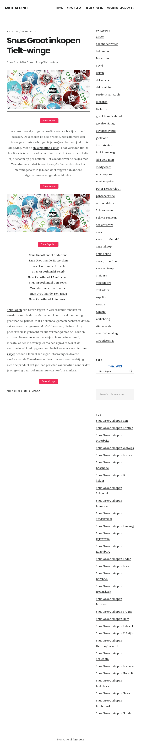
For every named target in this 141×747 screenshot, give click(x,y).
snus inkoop (32, 391)
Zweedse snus (36, 359)
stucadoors (103, 282)
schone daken (105, 203)
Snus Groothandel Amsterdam (48, 277)
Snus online (103, 253)
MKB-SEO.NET (17, 8)
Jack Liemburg (105, 152)
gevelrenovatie (106, 130)
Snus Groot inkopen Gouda (113, 713)
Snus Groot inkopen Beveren (115, 666)
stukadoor (103, 290)
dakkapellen (103, 80)
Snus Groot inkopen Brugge (114, 611)
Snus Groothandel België (48, 271)
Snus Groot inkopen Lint (112, 420)
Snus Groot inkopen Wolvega (115, 448)
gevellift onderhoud (109, 116)
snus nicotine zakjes (46, 147)
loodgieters (103, 167)
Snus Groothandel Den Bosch (48, 282)
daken (100, 72)
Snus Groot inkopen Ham (112, 618)
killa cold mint (105, 159)
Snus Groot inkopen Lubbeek (115, 626)
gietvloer (102, 138)
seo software (104, 224)
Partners (78, 739)
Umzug (101, 311)
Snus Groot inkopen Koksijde (115, 633)
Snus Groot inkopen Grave (113, 693)
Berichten (102, 58)
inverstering (104, 145)
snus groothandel (107, 239)
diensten (101, 101)
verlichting (103, 319)
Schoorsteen (104, 210)
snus (29, 337)
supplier (101, 297)
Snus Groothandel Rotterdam (48, 260)
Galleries (101, 109)
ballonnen (102, 51)
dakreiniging (104, 87)
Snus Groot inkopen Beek (112, 566)
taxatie (100, 304)
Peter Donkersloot (108, 188)
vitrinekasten (104, 326)
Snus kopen (14, 309)
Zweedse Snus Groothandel (48, 288)
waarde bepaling (107, 333)
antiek (100, 36)
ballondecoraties (107, 44)
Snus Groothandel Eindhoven (48, 299)
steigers (101, 275)
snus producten (106, 261)
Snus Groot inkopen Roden (113, 559)
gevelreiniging (105, 123)
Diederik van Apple (108, 94)
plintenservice (105, 196)
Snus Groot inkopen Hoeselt (114, 673)
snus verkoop (104, 268)
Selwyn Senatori (106, 217)
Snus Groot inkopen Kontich (114, 428)
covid (99, 65)
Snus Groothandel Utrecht (48, 266)
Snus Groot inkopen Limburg (115, 526)
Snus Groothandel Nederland (48, 255)
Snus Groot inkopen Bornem (114, 455)
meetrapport (104, 174)
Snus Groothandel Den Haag (48, 293)
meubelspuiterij (106, 181)
